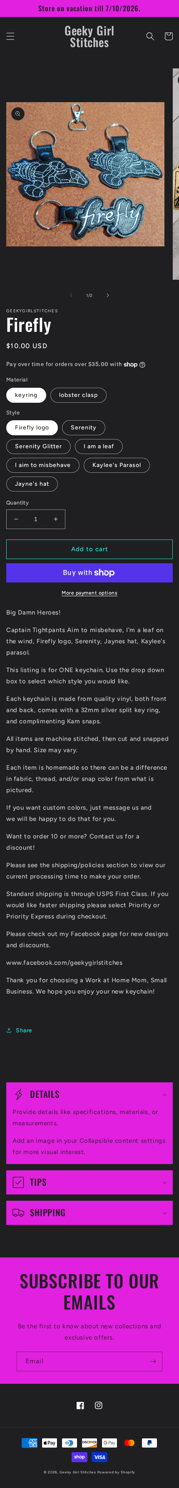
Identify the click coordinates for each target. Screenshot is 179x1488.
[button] (10, 36)
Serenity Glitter (38, 446)
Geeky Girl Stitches (78, 1472)
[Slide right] (108, 295)
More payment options (89, 593)
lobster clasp (78, 395)
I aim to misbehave (43, 465)
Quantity (17, 502)
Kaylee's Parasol (116, 465)
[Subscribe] (153, 1361)
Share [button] (24, 1030)
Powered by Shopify (116, 1472)
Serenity (84, 427)
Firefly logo (32, 427)
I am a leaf (99, 446)
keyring (26, 395)
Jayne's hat (32, 483)
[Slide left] (71, 295)
